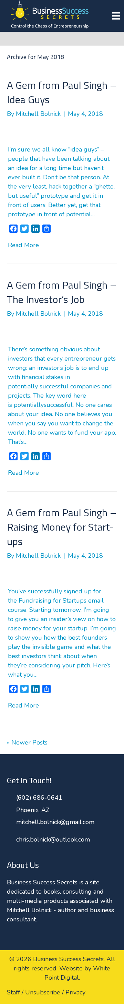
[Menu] (116, 15)
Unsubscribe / (44, 992)
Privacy (75, 992)
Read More (23, 245)
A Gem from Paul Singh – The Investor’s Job (61, 292)
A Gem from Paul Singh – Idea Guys (61, 92)
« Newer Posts (27, 742)
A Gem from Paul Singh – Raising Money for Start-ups (61, 527)
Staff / (15, 992)
